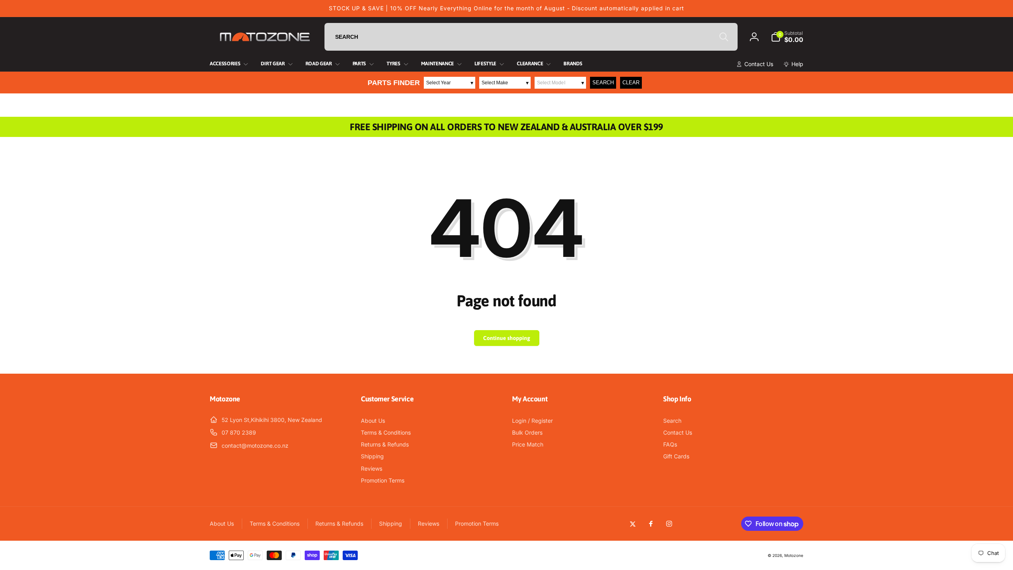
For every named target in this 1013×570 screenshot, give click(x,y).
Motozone (793, 555)
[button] (787, 37)
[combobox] (531, 37)
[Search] (724, 37)
